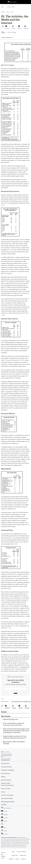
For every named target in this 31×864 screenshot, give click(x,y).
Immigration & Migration (7, 770)
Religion (3, 776)
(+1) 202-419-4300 (5, 758)
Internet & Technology (7, 795)
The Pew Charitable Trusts (12, 847)
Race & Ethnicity (5, 773)
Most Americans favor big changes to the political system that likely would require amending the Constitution (16, 730)
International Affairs (6, 767)
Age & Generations (6, 780)
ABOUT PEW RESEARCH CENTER (8, 837)
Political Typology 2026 (10, 719)
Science (3, 792)
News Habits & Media (7, 798)
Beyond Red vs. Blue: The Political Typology (14, 742)
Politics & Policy (5, 763)
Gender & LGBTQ (5, 783)
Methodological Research (8, 801)
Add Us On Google (11, 32)
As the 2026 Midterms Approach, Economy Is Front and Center (13, 724)
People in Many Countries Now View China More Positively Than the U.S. (14, 737)
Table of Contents (6, 37)
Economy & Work (5, 788)
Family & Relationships (7, 785)
